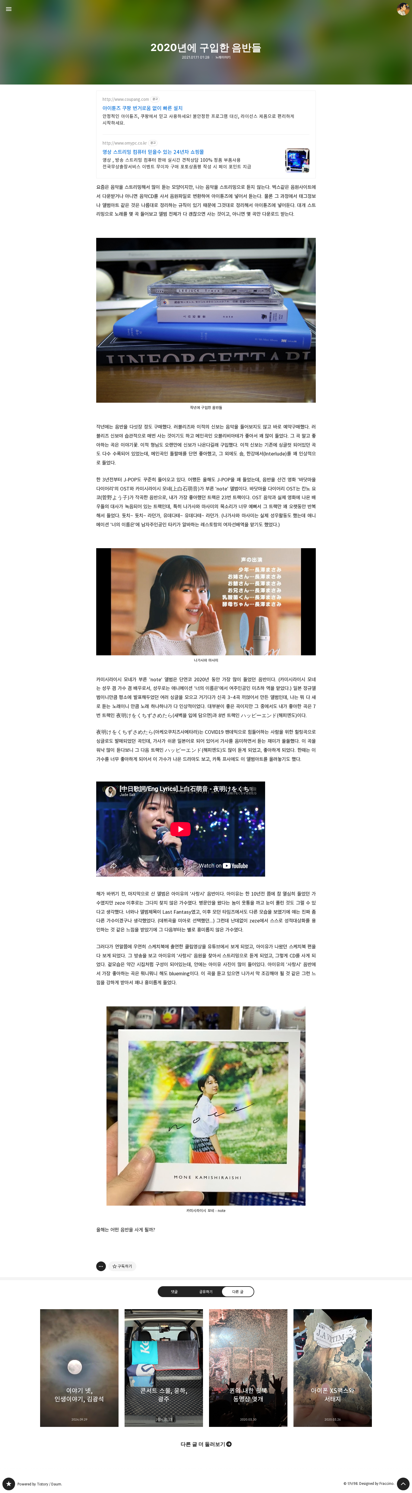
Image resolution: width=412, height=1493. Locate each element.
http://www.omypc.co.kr (125, 143)
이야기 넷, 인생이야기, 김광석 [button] (79, 1368)
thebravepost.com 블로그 (9, 1484)
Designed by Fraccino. (377, 1483)
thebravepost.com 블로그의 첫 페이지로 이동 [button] (206, 9)
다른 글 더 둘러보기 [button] (203, 1444)
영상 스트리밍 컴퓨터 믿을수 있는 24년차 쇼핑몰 (153, 152)
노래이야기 (222, 57)
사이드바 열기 (9, 9)
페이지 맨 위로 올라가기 (403, 1484)
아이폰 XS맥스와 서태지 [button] (332, 1368)
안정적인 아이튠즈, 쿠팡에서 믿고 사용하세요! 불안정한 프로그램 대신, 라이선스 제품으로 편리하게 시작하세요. (198, 119)
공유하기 (206, 1291)
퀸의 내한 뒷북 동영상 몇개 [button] (248, 1368)
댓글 (174, 1291)
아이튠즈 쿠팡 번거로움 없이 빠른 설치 (142, 108)
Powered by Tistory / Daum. (39, 1484)
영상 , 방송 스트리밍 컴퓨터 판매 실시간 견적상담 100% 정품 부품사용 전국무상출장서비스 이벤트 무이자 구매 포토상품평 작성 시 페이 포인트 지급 (177, 163)
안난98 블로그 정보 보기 (403, 9)
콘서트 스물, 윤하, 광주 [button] (164, 1368)
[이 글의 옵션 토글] (101, 1266)
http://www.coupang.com (126, 99)
